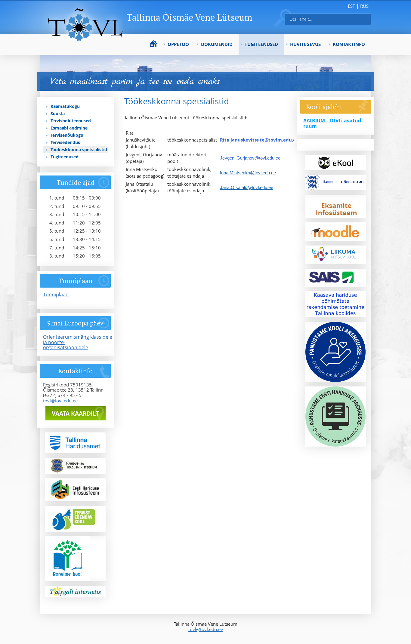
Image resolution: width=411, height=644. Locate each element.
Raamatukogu (65, 106)
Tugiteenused (261, 44)
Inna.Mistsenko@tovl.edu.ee (248, 172)
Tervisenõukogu (67, 135)
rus (364, 6)
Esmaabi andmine (69, 128)
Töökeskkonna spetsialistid (79, 149)
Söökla (58, 113)
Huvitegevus (305, 44)
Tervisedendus (65, 142)
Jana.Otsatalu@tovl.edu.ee (246, 187)
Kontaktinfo (349, 44)
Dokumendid (217, 44)
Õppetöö (178, 44)
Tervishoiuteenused (71, 121)
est (351, 6)
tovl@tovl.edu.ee (60, 401)
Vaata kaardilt (75, 413)
